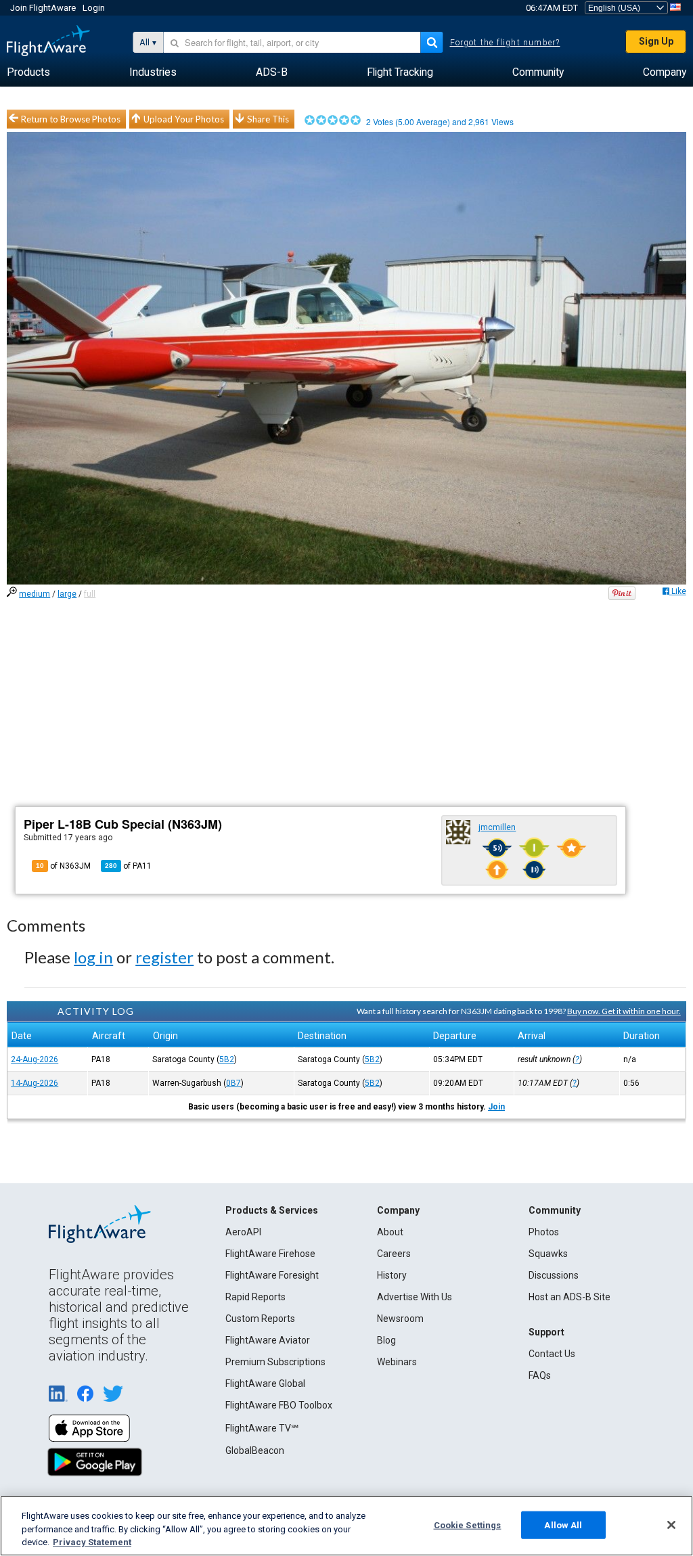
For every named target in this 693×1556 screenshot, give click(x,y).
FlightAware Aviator (267, 1340)
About (390, 1232)
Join (496, 1107)
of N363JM (63, 866)
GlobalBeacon (254, 1450)
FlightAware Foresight (272, 1275)
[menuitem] (28, 72)
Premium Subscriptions (275, 1361)
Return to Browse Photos (70, 119)
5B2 (226, 1059)
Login (94, 8)
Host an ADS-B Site (569, 1296)
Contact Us (552, 1353)
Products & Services (271, 1210)
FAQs (540, 1375)
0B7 (233, 1083)
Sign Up (656, 41)
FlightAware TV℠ (261, 1428)
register (164, 957)
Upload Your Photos (183, 119)
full (89, 594)
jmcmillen (497, 827)
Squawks (548, 1253)
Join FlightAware (43, 8)
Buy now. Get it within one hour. (624, 1011)
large (67, 594)
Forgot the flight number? (505, 42)
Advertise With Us (414, 1296)
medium (34, 594)
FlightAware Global (265, 1383)
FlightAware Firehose (270, 1253)
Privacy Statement (92, 1542)
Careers (394, 1253)
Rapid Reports (255, 1296)
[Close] (671, 1525)
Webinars (397, 1361)
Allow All (563, 1524)
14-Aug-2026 (34, 1083)
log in (93, 957)
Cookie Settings (467, 1524)
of (128, 866)
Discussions (554, 1275)
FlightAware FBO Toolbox (278, 1405)
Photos (544, 1232)
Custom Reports (260, 1318)
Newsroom (400, 1318)
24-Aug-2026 (34, 1059)
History (392, 1275)
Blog (386, 1340)
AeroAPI (243, 1232)
